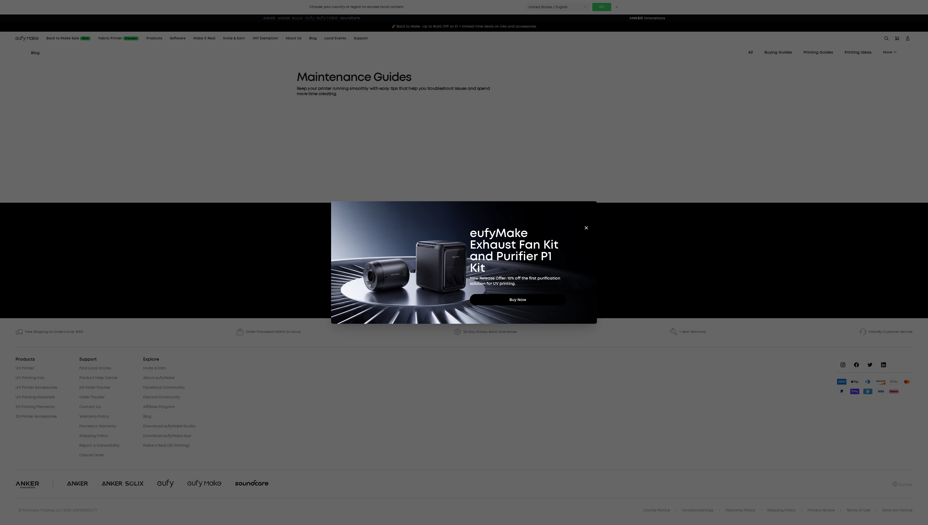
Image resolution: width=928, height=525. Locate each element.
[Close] (586, 228)
